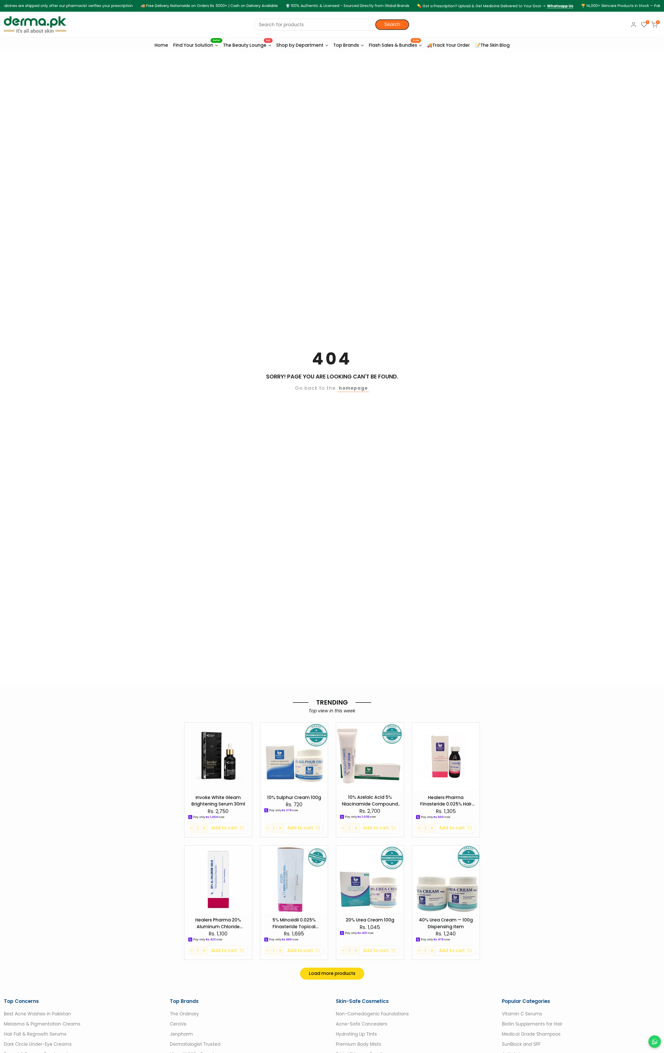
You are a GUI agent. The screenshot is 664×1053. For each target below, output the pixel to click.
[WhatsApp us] (654, 1041)
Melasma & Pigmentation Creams (42, 1024)
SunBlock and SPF (521, 1044)
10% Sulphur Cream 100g (294, 797)
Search (392, 24)
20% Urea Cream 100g (370, 920)
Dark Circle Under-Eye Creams (38, 1044)
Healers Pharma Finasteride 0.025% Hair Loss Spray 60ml (446, 801)
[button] (249, 729)
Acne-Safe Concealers (361, 1024)
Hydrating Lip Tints (356, 1034)
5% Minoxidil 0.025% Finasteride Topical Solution (294, 923)
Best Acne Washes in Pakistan (37, 1014)
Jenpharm (181, 1034)
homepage (353, 388)
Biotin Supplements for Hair (532, 1024)
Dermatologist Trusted (195, 1044)
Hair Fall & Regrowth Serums (35, 1034)
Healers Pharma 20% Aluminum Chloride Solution (218, 923)
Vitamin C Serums (522, 1014)
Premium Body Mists (358, 1044)
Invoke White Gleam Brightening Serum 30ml (218, 800)
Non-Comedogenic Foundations (372, 1014)
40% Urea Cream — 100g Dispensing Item (446, 923)
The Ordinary (184, 1014)
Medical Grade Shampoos (531, 1034)
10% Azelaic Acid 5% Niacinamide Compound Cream (370, 800)
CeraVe (178, 1024)
